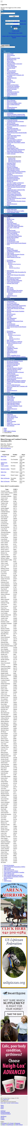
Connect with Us (6, 36)
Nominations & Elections (13, 92)
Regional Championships (13, 304)
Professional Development (13, 178)
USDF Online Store (12, 209)
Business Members (11, 70)
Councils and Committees (13, 86)
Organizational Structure (13, 87)
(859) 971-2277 (6, 1099)
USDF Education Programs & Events (16, 115)
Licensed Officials (11, 376)
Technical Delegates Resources (14, 377)
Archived (11, 266)
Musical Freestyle (11, 314)
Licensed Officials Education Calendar (16, 198)
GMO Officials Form (9, 873)
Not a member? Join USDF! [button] (15, 33)
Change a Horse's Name (13, 234)
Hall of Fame (10, 61)
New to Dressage (11, 100)
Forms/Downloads (5, 1112)
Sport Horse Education (12, 128)
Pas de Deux (10, 315)
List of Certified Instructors (13, 385)
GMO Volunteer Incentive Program (15, 254)
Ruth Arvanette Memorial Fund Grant (13, 875)
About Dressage (11, 55)
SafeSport (3, 1111)
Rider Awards (10, 289)
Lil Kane (3, 475)
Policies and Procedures (13, 84)
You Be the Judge (11, 158)
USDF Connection (11, 415)
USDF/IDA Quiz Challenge (14, 141)
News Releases (10, 425)
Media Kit (9, 420)
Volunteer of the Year (12, 255)
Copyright (8, 1102)
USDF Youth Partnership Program (15, 152)
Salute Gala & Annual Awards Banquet (16, 243)
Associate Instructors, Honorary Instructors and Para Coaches (14, 368)
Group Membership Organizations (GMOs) (14, 866)
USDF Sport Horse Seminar (14, 135)
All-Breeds (10, 262)
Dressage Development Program (15, 175)
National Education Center (13, 58)
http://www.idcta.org (6, 448)
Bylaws (9, 83)
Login (14, 16)
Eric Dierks (3, 459)
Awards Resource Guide (13, 241)
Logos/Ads (9, 423)
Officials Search (11, 319)
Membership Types (11, 59)
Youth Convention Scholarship (14, 280)
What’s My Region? (12, 223)
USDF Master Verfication (13, 224)
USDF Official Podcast (12, 191)
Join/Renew (3, 1116)
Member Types (10, 219)
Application (10, 293)
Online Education (11, 164)
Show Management (11, 318)
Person (8, 217)
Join (8, 106)
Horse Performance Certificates (14, 341)
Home (5, 428)
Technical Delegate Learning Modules (16, 171)
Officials (9, 79)
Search (10, 265)
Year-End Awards (11, 261)
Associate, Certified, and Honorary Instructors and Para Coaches (15, 183)
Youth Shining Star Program (14, 277)
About (2, 1106)
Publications (10, 414)
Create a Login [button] (15, 30)
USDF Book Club (11, 159)
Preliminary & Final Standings (14, 264)
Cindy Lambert (4, 465)
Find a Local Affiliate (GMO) (14, 103)
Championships (10, 301)
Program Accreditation (12, 167)
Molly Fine (3, 456)
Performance (10, 260)
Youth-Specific (10, 145)
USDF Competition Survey (13, 355)
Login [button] (15, 28)
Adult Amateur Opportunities (14, 194)
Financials (9, 90)
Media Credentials (11, 421)
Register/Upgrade (11, 230)
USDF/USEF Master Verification (15, 226)
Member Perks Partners (12, 73)
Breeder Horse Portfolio (13, 237)
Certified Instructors (12, 77)
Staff (8, 69)
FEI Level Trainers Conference (14, 139)
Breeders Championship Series (14, 307)
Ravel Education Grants (13, 279)
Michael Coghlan (5, 469)
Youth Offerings (11, 65)
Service (8, 247)
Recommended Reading (13, 124)
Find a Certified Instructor (13, 104)
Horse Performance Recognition (15, 290)
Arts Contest (10, 287)
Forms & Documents (9, 865)
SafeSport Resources (12, 94)
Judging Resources (11, 196)
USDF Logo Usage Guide (13, 424)
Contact (2, 1119)
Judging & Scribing (11, 101)
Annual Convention (12, 89)
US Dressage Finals (12, 302)
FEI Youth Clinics (11, 146)
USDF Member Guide (12, 417)
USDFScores (10, 349)
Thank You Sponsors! (15, 36)
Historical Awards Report (14, 267)
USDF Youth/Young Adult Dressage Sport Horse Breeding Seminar (16, 150)
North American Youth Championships (16, 305)
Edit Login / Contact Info (13, 227)
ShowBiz (9, 322)
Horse (8, 229)
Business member (16, 27)
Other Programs (11, 138)
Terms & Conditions (14, 1102)
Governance (10, 80)
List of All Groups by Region (14, 401)
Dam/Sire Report (11, 239)
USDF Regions (10, 62)
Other (8, 286)
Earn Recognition (11, 166)
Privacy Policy (3, 1102)
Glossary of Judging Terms (13, 192)
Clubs (5, 429)
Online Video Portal (12, 137)
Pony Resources (11, 199)
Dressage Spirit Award (12, 283)
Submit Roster (10, 399)
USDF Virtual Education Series (14, 160)
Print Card (9, 220)
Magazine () (14, 63)
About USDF (10, 54)
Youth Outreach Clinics (12, 148)
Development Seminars (12, 177)
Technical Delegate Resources (14, 195)
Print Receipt (10, 222)
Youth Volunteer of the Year (13, 257)
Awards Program (11, 240)
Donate (2, 1117)
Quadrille (9, 317)
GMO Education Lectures (13, 170)
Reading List (10, 181)
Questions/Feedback (6, 1113)
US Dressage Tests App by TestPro (15, 211)
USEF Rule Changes (12, 351)
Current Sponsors (11, 72)
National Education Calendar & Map (16, 114)
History (8, 56)
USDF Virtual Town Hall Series (14, 161)
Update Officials (11, 397)
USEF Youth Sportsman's (13, 282)
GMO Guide (10, 396)
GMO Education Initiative (13, 168)
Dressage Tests (10, 347)
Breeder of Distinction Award (14, 292)
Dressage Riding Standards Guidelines (16, 185)
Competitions (10, 113)
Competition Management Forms (15, 321)
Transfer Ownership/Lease (13, 231)
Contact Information (12, 66)
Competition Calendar (12, 348)
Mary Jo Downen (5, 478)
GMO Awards (10, 253)
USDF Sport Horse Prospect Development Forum (14, 130)
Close (2, 9)
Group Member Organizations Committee (14, 872)
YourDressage (10, 418)
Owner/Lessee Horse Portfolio (14, 236)
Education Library (11, 163)
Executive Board (11, 68)
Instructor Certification (12, 180)
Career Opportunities (12, 93)
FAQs (8, 96)
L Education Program (12, 120)
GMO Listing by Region (10, 431)
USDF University (11, 153)
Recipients (10, 294)
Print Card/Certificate (12, 233)
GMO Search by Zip (9, 869)
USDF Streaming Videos (13, 212)
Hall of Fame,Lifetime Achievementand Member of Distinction (13, 250)
